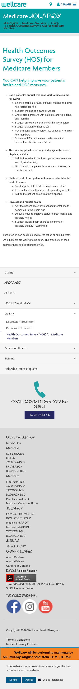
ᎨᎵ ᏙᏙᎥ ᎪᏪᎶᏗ (14, 466)
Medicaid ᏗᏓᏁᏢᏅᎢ (17, 522)
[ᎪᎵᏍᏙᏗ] (14, 4)
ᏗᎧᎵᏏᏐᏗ (10, 293)
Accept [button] (29, 680)
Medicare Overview (34, 23)
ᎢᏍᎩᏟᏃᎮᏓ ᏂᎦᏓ (40, 415)
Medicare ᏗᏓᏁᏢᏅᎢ (17, 527)
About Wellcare (15, 561)
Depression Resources (20, 328)
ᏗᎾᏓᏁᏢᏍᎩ (11, 23)
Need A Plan (13, 442)
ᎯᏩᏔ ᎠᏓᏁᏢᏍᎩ (15, 462)
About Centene (15, 557)
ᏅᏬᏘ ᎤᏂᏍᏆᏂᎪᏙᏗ (17, 303)
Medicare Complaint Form (22, 503)
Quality (9, 313)
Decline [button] (13, 680)
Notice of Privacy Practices (22, 644)
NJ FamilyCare (15, 453)
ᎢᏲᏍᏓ (55, 23)
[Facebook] (14, 606)
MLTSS (10, 457)
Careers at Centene (18, 565)
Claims (9, 272)
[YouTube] (45, 606)
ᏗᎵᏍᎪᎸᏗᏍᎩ (13, 282)
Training (9, 358)
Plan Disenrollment (17, 499)
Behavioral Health (15, 348)
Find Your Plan (15, 481)
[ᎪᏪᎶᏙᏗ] (50, 4)
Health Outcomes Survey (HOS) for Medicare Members (34, 27)
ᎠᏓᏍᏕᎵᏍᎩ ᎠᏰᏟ (16, 470)
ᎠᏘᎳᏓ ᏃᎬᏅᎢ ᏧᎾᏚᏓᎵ (18, 518)
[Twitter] (30, 606)
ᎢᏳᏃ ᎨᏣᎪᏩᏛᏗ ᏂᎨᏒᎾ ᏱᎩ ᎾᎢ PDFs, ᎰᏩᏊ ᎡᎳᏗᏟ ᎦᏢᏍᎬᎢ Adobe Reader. (35, 586)
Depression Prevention (20, 321)
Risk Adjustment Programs (21, 369)
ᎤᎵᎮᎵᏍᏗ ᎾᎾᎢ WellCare (20, 514)
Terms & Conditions (18, 639)
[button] (50, 680)
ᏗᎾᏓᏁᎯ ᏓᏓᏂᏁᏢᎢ (16, 546)
